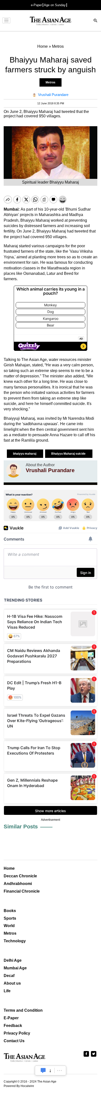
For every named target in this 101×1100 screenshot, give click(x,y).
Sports (10, 918)
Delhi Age (13, 960)
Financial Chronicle (22, 891)
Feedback (13, 1025)
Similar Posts (21, 826)
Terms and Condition (23, 1010)
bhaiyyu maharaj (25, 453)
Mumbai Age (15, 968)
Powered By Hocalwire (19, 1086)
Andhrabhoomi (18, 884)
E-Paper (11, 1018)
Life (7, 991)
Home (9, 868)
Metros (50, 82)
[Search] (95, 21)
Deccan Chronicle (20, 876)
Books (10, 911)
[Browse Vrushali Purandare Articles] (13, 470)
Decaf (9, 976)
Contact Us (14, 1041)
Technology (15, 941)
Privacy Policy (17, 1033)
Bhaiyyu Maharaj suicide (68, 453)
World (9, 926)
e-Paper (36, 5)
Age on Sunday (55, 5)
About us (12, 983)
